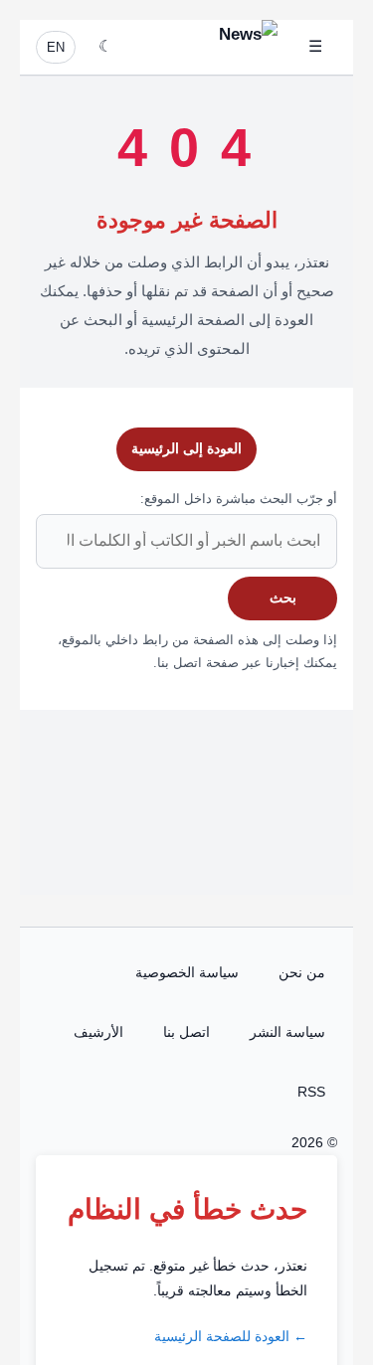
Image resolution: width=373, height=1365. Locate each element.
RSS (311, 1092)
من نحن (302, 972)
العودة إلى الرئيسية (186, 448)
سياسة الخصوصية (187, 972)
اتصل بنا (186, 1032)
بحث (283, 597)
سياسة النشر (287, 1032)
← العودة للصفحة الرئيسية (230, 1336)
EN (56, 47)
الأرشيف (98, 1032)
